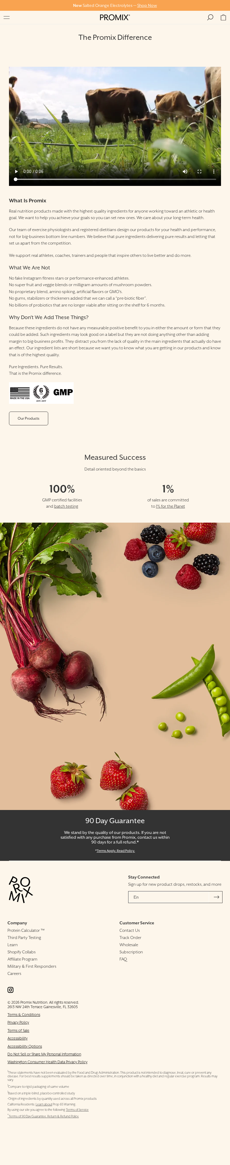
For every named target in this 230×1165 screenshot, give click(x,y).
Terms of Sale (18, 1030)
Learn (12, 944)
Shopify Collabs (21, 952)
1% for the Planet (170, 506)
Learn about (44, 1104)
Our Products (29, 418)
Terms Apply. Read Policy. (116, 851)
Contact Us (129, 930)
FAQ (123, 959)
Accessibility (17, 1038)
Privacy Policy (18, 1022)
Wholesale (128, 944)
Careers (14, 973)
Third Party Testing (24, 937)
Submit (216, 897)
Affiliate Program (22, 959)
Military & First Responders (31, 966)
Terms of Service (77, 1110)
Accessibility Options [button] (24, 1046)
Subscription (131, 952)
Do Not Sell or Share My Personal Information (44, 1054)
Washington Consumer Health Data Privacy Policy (47, 1062)
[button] (6, 17)
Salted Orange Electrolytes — (115, 5)
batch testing (66, 506)
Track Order (130, 937)
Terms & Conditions (23, 1014)
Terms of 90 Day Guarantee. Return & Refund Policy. (43, 1116)
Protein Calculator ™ (26, 930)
